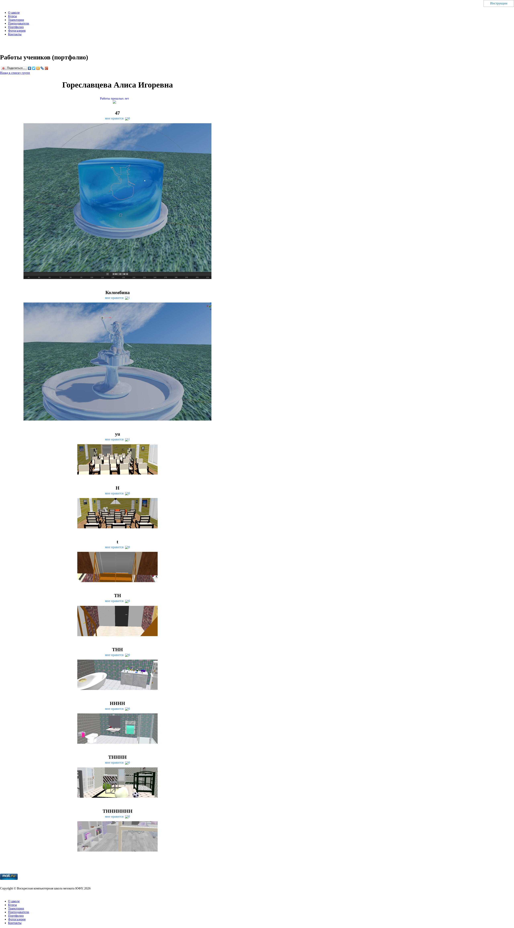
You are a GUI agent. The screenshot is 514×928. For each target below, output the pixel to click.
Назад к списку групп (15, 72)
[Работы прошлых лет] (117, 102)
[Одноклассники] (38, 68)
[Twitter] (34, 68)
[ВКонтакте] (30, 68)
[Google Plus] (46, 68)
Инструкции (498, 3)
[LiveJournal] (42, 68)
